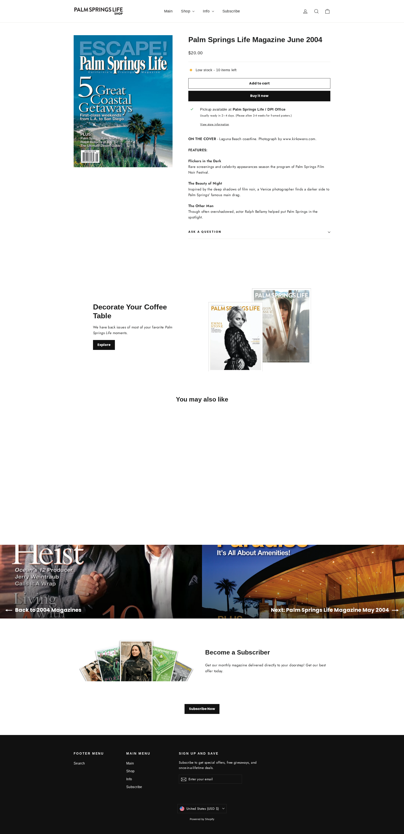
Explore (103, 344)
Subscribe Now (202, 708)
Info (207, 11)
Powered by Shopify (202, 819)
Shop (186, 11)
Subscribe (231, 11)
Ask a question (204, 232)
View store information (214, 124)
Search (79, 763)
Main (168, 11)
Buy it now (259, 95)
